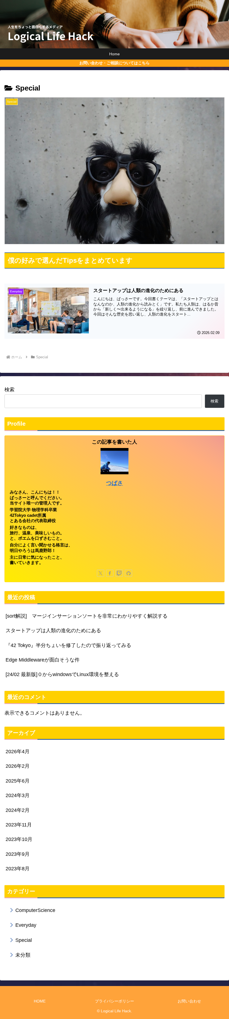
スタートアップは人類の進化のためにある (53, 630)
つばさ (114, 483)
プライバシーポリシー (114, 1001)
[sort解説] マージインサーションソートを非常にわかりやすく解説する (87, 616)
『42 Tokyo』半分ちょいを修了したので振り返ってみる (68, 645)
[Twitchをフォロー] (119, 573)
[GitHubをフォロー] (128, 573)
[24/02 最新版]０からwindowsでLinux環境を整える (62, 674)
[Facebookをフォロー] (109, 573)
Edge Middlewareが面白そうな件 (43, 660)
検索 (9, 389)
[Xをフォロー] (100, 573)
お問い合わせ (189, 1001)
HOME (40, 1001)
